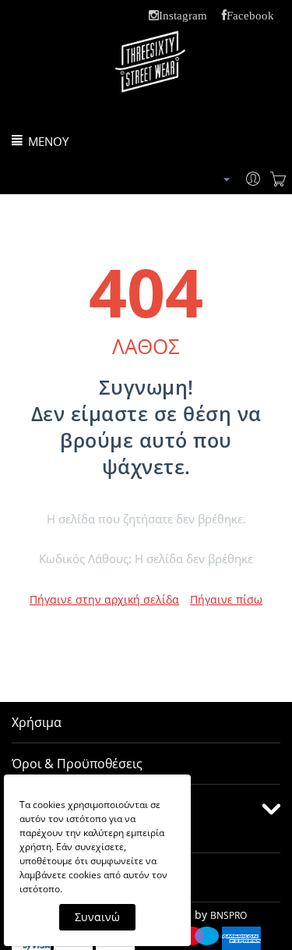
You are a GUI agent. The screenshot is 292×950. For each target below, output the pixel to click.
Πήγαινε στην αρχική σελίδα (104, 599)
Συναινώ (97, 916)
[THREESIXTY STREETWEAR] (150, 76)
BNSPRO (228, 915)
